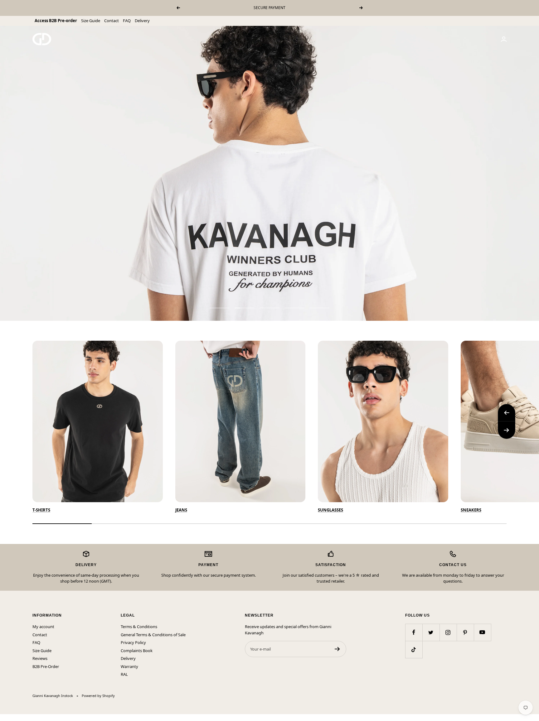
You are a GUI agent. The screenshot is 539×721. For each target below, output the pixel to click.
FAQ (127, 20)
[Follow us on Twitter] (430, 632)
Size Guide (90, 20)
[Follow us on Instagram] (448, 632)
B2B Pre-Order (45, 666)
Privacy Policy (133, 642)
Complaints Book (137, 650)
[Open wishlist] (4, 717)
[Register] (337, 649)
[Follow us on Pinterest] (465, 632)
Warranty (129, 666)
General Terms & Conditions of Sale (153, 634)
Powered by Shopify (98, 695)
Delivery (142, 20)
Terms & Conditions (139, 626)
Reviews (39, 658)
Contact (111, 20)
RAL (124, 674)
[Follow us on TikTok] (413, 649)
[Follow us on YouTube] (482, 632)
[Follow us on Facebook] (413, 632)
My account (43, 626)
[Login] (504, 39)
